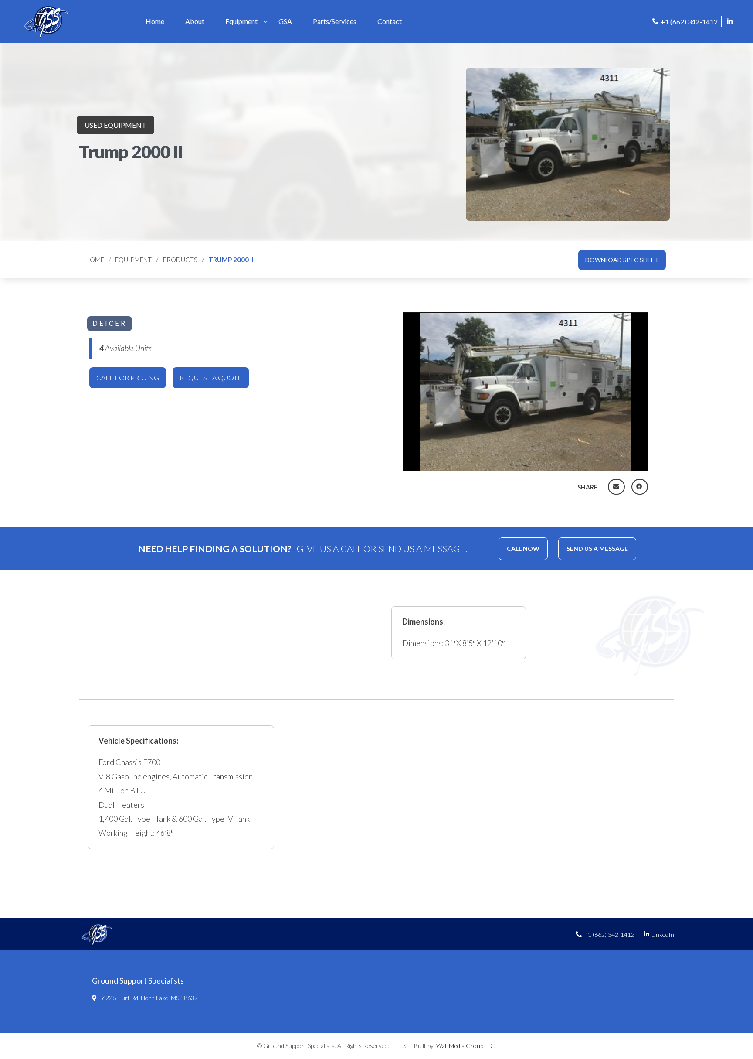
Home (94, 259)
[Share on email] (616, 487)
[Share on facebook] (639, 487)
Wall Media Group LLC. (466, 1045)
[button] (622, 260)
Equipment (133, 259)
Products (180, 259)
